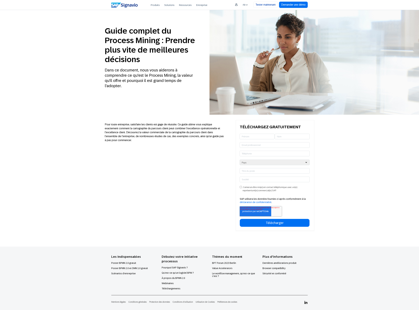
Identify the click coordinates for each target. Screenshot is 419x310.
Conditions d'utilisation (183, 302)
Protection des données (159, 302)
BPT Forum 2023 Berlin (224, 263)
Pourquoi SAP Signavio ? (175, 267)
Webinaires (168, 283)
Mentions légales (118, 302)
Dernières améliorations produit (280, 263)
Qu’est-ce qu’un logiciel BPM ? (178, 272)
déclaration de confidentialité (255, 202)
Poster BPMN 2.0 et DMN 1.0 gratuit (129, 268)
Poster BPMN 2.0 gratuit (123, 263)
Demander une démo (293, 4)
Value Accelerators (222, 268)
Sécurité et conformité (274, 273)
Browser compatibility (274, 268)
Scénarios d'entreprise (123, 273)
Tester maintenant (265, 4)
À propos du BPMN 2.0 (173, 278)
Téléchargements (171, 288)
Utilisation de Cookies (205, 302)
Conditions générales (137, 302)
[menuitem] (155, 5)
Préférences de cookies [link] (227, 302)
